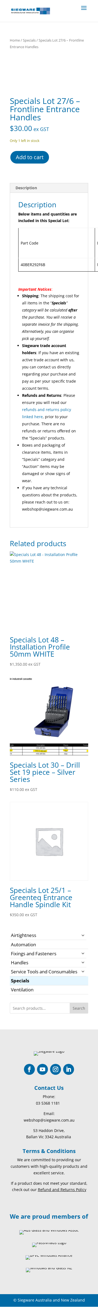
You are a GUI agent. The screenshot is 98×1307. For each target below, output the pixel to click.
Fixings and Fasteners (33, 953)
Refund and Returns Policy (62, 1189)
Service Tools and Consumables (44, 971)
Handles (19, 962)
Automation (23, 944)
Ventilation (22, 989)
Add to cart (30, 157)
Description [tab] (26, 187)
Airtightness (23, 935)
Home (15, 40)
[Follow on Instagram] (55, 1069)
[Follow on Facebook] (29, 1069)
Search (79, 1008)
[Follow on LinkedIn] (68, 1069)
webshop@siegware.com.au (49, 1120)
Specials (29, 40)
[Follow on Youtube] (42, 1069)
